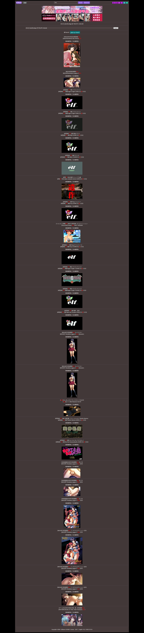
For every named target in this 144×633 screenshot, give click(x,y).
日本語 (87, 629)
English (80, 629)
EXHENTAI (68, 41)
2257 (76, 629)
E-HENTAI (75, 41)
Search (116, 28)
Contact (72, 629)
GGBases (63, 629)
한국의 (90, 629)
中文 (84, 629)
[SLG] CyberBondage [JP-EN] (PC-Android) (72, 24)
